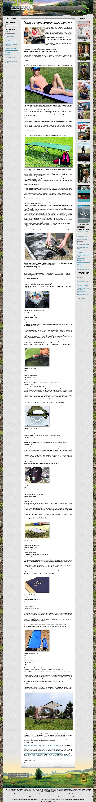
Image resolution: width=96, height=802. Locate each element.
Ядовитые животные (80, 266)
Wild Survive (83, 2)
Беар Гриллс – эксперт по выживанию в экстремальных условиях (82, 234)
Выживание (31, 2)
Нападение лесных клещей (10, 55)
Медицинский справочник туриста (83, 294)
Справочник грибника (81, 298)
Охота (80, 8)
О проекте (50, 2)
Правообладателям (38, 2)
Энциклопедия (69, 8)
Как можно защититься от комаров (11, 50)
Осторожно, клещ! (8, 46)
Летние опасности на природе (10, 34)
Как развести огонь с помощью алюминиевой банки (82, 260)
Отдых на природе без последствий (11, 38)
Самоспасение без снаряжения (82, 285)
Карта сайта (45, 2)
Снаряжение (39, 8)
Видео (51, 8)
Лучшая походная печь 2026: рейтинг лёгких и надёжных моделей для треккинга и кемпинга (45, 749)
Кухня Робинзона (80, 277)
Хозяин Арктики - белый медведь (83, 269)
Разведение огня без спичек (82, 239)
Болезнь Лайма (8, 31)
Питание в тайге (80, 252)
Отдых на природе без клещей (10, 57)
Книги (55, 8)
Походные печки (80, 241)
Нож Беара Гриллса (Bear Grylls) (83, 231)
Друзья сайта (59, 2)
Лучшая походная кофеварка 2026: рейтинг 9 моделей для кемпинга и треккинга (42, 745)
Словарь (76, 2)
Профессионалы (61, 8)
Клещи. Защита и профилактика (11, 48)
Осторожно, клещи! (8, 40)
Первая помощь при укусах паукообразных (10, 52)
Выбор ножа (79, 264)
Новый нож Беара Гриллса (82, 236)
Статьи (33, 8)
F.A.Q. (79, 2)
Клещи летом (7, 54)
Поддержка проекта (66, 2)
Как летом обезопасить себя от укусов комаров (11, 45)
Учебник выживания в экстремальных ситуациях (82, 279)
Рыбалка (76, 8)
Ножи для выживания (81, 237)
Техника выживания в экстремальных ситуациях (82, 250)
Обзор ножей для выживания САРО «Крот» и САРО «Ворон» (83, 262)
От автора (54, 2)
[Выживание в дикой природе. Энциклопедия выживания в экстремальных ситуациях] (20, 9)
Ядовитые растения (80, 267)
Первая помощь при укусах (10, 33)
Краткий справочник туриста (82, 292)
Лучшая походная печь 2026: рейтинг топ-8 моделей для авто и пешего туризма (43, 753)
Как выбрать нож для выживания (83, 244)
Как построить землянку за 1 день (83, 242)
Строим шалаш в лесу (81, 258)
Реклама (72, 2)
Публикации (46, 8)
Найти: (6, 24)
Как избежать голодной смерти (82, 281)
